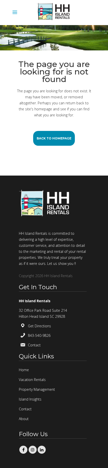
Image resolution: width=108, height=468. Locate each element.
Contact (34, 345)
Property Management (37, 389)
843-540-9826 (39, 335)
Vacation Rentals (32, 379)
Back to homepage (54, 138)
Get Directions (39, 326)
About (24, 418)
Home (24, 369)
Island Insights (30, 399)
